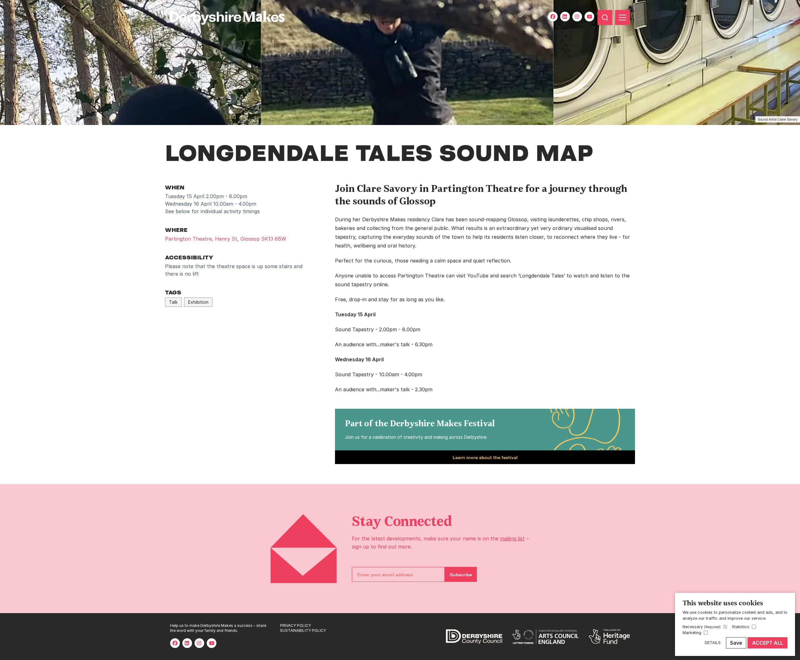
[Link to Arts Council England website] (545, 636)
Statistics (740, 626)
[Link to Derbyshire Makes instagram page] (577, 17)
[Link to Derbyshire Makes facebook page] (553, 17)
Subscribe (461, 574)
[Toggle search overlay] (605, 17)
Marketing (691, 632)
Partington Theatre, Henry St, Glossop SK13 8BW (225, 239)
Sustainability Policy (303, 630)
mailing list (512, 538)
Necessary (701, 626)
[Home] (210, 18)
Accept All (767, 643)
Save (736, 643)
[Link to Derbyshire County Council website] (474, 636)
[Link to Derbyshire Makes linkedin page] (565, 17)
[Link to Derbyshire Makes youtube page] (589, 17)
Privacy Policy (295, 625)
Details (713, 642)
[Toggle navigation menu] (622, 17)
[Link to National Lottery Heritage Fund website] (609, 636)
